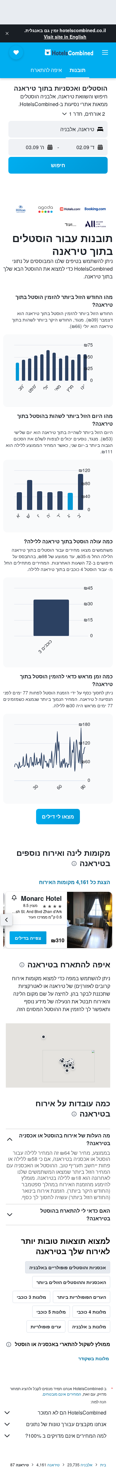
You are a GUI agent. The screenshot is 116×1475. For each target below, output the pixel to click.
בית (103, 1464)
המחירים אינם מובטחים (62, 1394)
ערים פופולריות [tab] (46, 1326)
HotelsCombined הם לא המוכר (72, 1412)
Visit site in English (65, 36)
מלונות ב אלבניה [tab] (89, 1326)
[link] (58, 816)
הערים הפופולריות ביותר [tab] (81, 1297)
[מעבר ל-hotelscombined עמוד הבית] (69, 52)
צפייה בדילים (28, 938)
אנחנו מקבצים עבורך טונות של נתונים (66, 1424)
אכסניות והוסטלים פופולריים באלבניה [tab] (67, 1267)
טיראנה (53, 1464)
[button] (7, 33)
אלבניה (86, 1464)
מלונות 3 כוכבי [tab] (31, 1297)
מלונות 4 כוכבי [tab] (91, 1311)
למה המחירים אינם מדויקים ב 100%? (65, 1435)
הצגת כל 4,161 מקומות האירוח (74, 882)
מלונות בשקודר (93, 1358)
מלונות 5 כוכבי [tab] (51, 1311)
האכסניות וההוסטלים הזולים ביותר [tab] (71, 1282)
